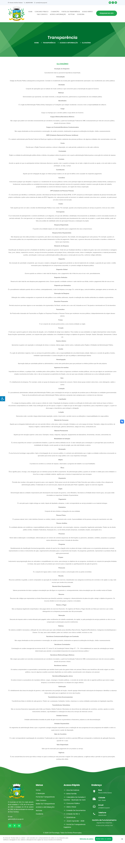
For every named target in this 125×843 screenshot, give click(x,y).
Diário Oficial (71, 807)
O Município (55, 12)
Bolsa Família (71, 794)
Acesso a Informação (69, 43)
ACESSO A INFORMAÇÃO (58, 14)
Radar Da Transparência (45, 804)
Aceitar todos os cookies (103, 839)
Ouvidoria (80, 14)
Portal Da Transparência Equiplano (74, 825)
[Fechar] (122, 839)
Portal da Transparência (71, 12)
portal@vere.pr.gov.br (41, 2)
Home (30, 12)
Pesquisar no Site (106, 13)
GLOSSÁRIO (86, 43)
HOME (36, 43)
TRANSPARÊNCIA (49, 43)
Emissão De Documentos (76, 810)
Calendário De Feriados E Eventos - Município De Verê (75, 798)
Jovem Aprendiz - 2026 (75, 821)
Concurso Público (41, 12)
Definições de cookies (86, 839)
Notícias (71, 14)
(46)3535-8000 (29, 2)
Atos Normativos (72, 790)
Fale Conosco (42, 14)
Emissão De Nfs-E (73, 814)
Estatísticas (70, 817)
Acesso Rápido (87, 12)
